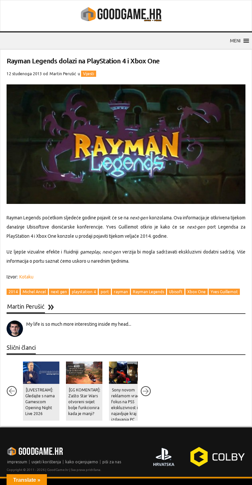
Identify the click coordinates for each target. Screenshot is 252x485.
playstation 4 (84, 292)
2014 (13, 292)
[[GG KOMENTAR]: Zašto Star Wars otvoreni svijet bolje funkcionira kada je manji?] (84, 373)
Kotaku (26, 276)
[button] (235, 41)
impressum (17, 462)
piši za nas (111, 462)
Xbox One (196, 292)
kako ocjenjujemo (81, 462)
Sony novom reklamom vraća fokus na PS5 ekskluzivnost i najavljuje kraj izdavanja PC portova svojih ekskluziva (126, 410)
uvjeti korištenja (46, 462)
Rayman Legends (148, 292)
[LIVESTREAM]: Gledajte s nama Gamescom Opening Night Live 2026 (40, 402)
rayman (121, 292)
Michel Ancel (34, 292)
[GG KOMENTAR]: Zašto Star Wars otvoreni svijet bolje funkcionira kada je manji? (84, 402)
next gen (59, 292)
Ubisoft (175, 292)
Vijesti (88, 74)
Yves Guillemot (224, 292)
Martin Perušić (63, 74)
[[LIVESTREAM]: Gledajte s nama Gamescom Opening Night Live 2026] (41, 373)
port (105, 292)
